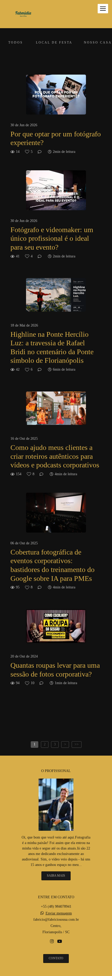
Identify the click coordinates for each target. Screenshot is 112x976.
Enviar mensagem (59, 913)
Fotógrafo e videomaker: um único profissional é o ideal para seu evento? (51, 238)
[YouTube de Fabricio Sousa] (59, 941)
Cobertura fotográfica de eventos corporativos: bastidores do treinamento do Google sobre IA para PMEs (52, 565)
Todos (15, 42)
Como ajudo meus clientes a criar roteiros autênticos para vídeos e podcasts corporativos (54, 456)
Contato (56, 958)
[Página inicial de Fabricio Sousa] (23, 14)
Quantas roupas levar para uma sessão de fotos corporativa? (55, 669)
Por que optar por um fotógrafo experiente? (55, 138)
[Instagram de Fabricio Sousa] (52, 941)
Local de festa (54, 42)
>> (76, 744)
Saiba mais (56, 875)
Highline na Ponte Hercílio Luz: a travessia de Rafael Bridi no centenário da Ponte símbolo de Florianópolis (52, 347)
